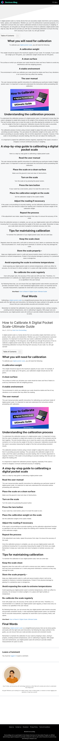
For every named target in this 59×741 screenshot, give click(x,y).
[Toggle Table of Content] (16, 36)
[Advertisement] (29, 709)
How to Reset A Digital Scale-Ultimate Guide (33, 291)
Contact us (18, 727)
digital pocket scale (26, 45)
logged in (13, 656)
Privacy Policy (34, 727)
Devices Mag (11, 2)
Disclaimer (26, 727)
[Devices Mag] (2, 2)
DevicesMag (31, 731)
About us (11, 727)
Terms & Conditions (44, 727)
